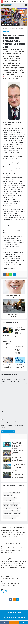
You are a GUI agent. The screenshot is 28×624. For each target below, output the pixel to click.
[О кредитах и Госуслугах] (8, 330)
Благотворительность (10, 497)
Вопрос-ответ (8, 502)
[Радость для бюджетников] (8, 360)
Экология (15, 515)
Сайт (2, 411)
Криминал (7, 510)
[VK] (4, 274)
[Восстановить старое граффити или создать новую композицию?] (7, 466)
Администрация (15, 492)
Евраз (6, 505)
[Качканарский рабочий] (6, 5)
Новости (12, 28)
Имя (3, 400)
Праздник (16, 513)
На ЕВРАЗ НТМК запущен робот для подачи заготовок (17, 459)
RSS (8, 268)
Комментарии (23, 436)
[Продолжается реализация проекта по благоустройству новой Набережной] (7, 475)
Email (3, 406)
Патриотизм (7, 513)
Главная (6, 28)
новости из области (9, 518)
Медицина (15, 510)
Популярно (14, 436)
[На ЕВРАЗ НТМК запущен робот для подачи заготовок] (7, 459)
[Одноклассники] (7, 274)
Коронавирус (16, 508)
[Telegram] (14, 274)
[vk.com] (10, 599)
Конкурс (7, 508)
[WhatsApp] (10, 274)
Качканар (13, 268)
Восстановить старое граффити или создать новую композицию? (18, 467)
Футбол (6, 515)
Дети (16, 502)
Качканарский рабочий (10, 76)
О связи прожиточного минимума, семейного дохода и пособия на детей (20, 351)
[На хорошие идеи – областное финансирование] (20, 360)
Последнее (5, 436)
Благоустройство (9, 500)
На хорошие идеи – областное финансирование (20, 367)
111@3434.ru (4, 593)
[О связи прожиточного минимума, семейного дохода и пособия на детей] (20, 342)
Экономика (19, 28)
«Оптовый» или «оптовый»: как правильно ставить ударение (17, 444)
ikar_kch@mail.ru (6, 591)
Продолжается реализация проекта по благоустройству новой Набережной (18, 475)
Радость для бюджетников (7, 366)
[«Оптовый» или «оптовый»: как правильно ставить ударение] (7, 444)
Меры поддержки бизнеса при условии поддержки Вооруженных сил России (20, 333)
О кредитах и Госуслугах (7, 336)
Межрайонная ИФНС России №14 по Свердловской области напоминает (7, 345)
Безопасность (8, 495)
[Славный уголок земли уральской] (7, 453)
